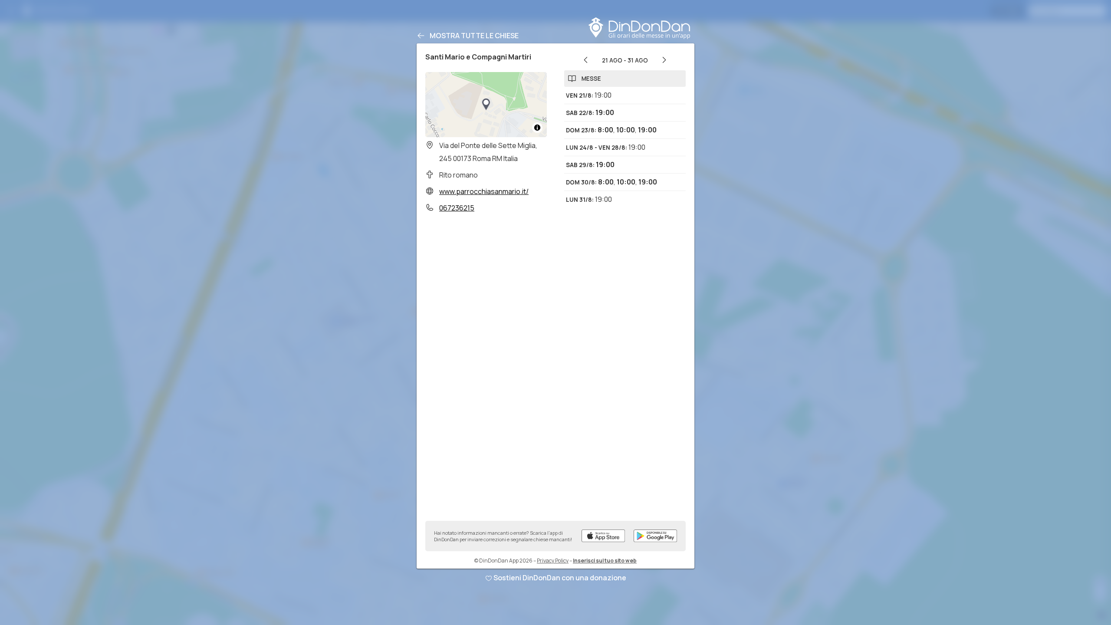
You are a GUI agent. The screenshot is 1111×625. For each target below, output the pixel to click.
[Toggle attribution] (537, 127)
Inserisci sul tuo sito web (605, 560)
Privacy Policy (553, 560)
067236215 (456, 208)
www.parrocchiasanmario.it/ (484, 191)
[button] (486, 104)
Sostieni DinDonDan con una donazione (559, 577)
